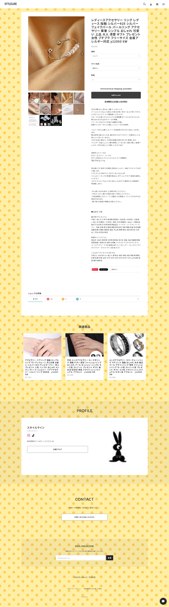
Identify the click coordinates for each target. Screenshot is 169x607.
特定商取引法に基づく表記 (93, 589)
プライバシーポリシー (74, 589)
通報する (114, 269)
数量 (93, 75)
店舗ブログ (57, 449)
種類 (93, 51)
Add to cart (116, 95)
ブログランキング (80, 577)
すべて (35, 299)
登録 (109, 558)
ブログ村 (92, 577)
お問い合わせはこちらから (84, 517)
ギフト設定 (95, 64)
